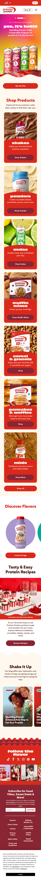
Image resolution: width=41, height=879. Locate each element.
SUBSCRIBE (30, 810)
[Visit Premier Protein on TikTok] (8, 760)
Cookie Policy (28, 834)
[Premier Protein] (9, 10)
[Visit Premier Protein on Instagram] (23, 760)
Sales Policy (12, 839)
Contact (13, 820)
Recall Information (28, 840)
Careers (13, 829)
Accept (20, 874)
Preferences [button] (23, 868)
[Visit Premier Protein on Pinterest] (28, 760)
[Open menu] (36, 10)
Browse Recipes (20, 643)
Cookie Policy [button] (15, 866)
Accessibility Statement (28, 828)
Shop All (27, 10)
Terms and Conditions (12, 844)
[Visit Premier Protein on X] (18, 760)
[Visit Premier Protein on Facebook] (13, 760)
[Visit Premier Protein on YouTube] (33, 760)
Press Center (13, 825)
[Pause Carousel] (37, 67)
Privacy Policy (13, 834)
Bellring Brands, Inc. (28, 821)
